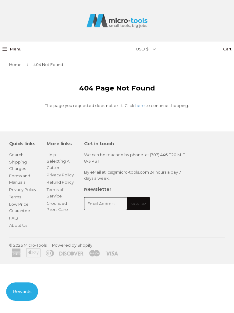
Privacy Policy (22, 189)
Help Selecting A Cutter (58, 161)
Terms (15, 196)
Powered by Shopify (72, 245)
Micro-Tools (35, 245)
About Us (18, 225)
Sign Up (138, 203)
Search (16, 154)
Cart (227, 48)
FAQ (13, 217)
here (140, 105)
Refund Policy (60, 182)
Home (15, 64)
